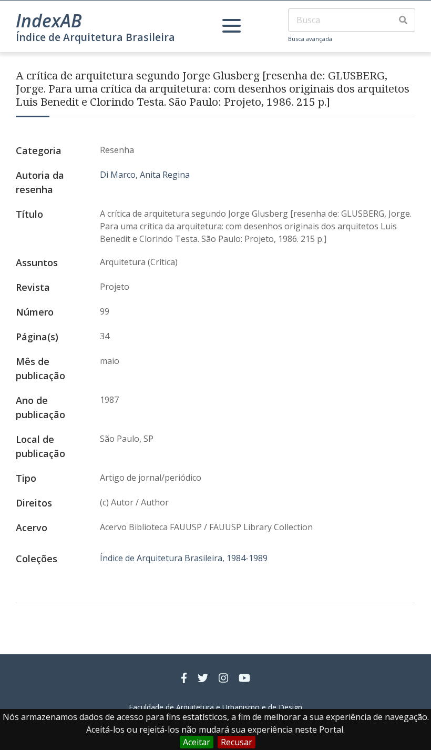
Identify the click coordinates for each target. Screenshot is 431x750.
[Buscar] (403, 20)
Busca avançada (310, 39)
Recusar (236, 742)
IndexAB (49, 20)
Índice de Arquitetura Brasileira (95, 37)
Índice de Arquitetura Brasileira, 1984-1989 (184, 558)
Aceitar (196, 742)
